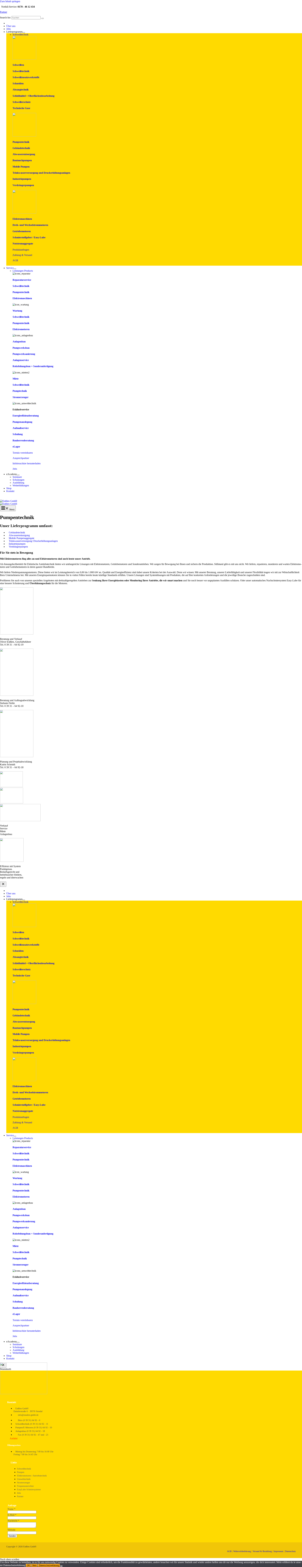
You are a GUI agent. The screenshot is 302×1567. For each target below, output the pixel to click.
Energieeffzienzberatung (26, 415)
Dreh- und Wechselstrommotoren (30, 225)
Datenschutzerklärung (49, 1565)
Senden (12, 1536)
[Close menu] (3, 884)
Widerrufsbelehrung (242, 1551)
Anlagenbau (19, 341)
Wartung (17, 310)
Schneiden (18, 83)
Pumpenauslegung (22, 422)
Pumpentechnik (21, 142)
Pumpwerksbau (21, 347)
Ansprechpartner (21, 458)
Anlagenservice (21, 360)
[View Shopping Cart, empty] (151, 497)
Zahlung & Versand (22, 255)
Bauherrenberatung (23, 440)
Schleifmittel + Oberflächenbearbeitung (33, 96)
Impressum (278, 1551)
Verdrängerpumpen (23, 185)
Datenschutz (290, 1551)
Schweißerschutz (22, 102)
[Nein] (61, 1566)
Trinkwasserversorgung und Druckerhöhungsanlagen (41, 172)
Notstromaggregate (23, 243)
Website (11, 1529)
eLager (16, 446)
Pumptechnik (20, 391)
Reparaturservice (22, 280)
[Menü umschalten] (23, 32)
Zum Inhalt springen (10, 1)
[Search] (42, 18)
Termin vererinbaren (23, 452)
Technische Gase (21, 108)
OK (28, 1565)
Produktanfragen (21, 249)
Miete (16, 378)
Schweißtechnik (21, 71)
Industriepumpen (22, 179)
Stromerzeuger (20, 397)
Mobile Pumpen (21, 166)
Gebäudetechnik (21, 148)
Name (11, 1509)
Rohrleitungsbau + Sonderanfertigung (33, 366)
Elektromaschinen (22, 219)
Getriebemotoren (22, 231)
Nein (34, 1565)
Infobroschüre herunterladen (27, 463)
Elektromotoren (21, 329)
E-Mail (12, 1515)
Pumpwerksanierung (24, 354)
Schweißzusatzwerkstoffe (26, 77)
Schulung (18, 434)
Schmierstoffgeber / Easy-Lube (29, 237)
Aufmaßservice (21, 428)
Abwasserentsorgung (24, 154)
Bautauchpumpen (22, 160)
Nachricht (13, 1520)
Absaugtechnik (21, 89)
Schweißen (18, 65)
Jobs (15, 468)
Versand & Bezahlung (262, 1551)
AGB (15, 260)
